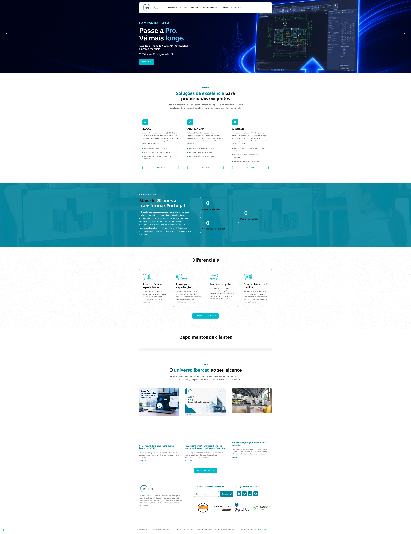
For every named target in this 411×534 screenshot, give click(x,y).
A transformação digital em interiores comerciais (249, 459)
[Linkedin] (250, 509)
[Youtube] (255, 509)
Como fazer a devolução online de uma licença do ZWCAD (156, 462)
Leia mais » (142, 476)
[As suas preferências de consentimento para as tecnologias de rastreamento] (4, 530)
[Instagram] (244, 509)
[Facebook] (239, 509)
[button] (172, 7)
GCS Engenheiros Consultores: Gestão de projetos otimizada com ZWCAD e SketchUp (205, 462)
